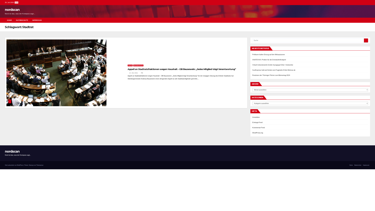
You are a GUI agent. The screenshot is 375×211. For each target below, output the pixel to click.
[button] (365, 20)
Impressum (37, 20)
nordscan (12, 10)
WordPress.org (257, 133)
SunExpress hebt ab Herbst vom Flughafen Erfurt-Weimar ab (273, 70)
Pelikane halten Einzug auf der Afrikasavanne (268, 54)
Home (9, 20)
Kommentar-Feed (258, 127)
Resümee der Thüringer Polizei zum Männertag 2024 (271, 75)
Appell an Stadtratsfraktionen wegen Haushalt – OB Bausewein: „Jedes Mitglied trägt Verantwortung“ (182, 69)
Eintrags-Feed (257, 122)
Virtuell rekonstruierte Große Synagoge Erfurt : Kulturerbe (272, 65)
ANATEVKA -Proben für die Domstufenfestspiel (269, 60)
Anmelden (256, 117)
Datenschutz (22, 20)
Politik (130, 65)
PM (142, 73)
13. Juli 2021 (133, 73)
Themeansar (39, 165)
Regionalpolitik (138, 65)
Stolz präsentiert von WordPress (14, 165)
